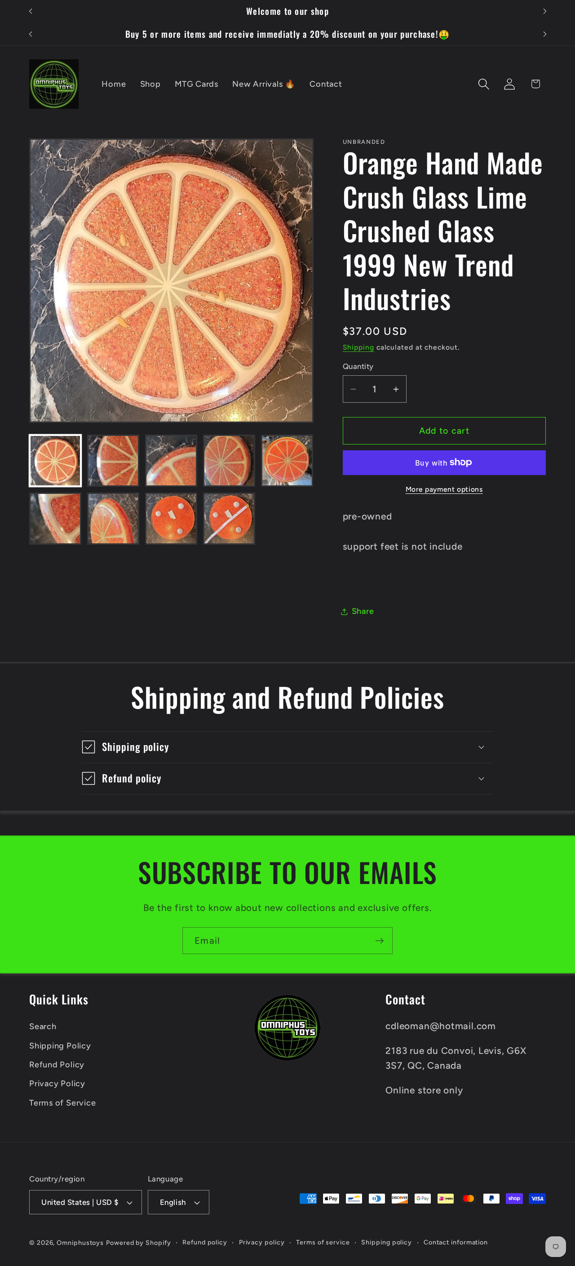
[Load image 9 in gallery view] (229, 519)
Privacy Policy (57, 1083)
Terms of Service (62, 1103)
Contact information (456, 1242)
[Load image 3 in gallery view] (171, 461)
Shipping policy (386, 1242)
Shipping (358, 347)
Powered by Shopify (138, 1243)
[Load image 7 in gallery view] (113, 519)
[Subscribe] (379, 941)
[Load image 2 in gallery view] (113, 461)
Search (43, 1026)
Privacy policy (262, 1242)
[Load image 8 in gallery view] (171, 519)
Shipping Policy (60, 1046)
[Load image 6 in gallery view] (55, 519)
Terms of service (323, 1242)
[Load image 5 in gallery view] (287, 461)
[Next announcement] (545, 11)
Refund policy (204, 1242)
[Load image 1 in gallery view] (55, 461)
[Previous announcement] (30, 11)
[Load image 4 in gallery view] (229, 461)
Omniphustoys (80, 1243)
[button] (484, 84)
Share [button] (363, 611)
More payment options (444, 489)
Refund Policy (56, 1065)
